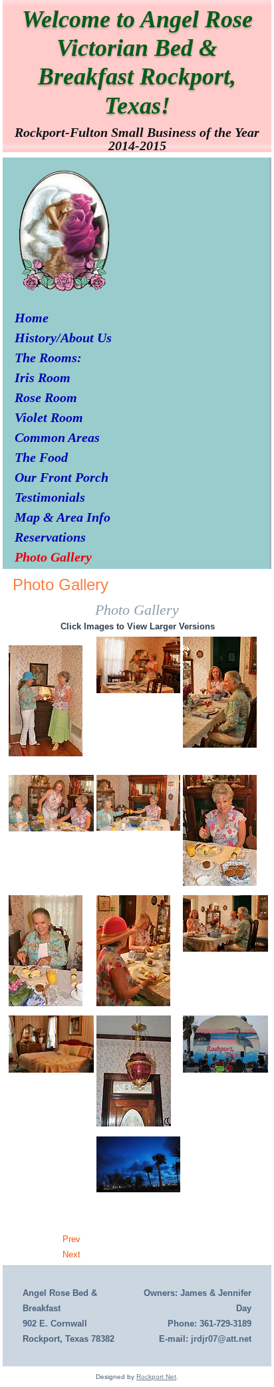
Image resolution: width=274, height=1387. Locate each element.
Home (32, 317)
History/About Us (63, 337)
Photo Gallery (53, 557)
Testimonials (50, 497)
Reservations (50, 537)
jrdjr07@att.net (221, 1339)
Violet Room (49, 417)
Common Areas (57, 437)
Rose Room (46, 397)
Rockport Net (156, 1376)
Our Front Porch (61, 477)
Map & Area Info (62, 517)
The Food (41, 457)
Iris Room (42, 377)
